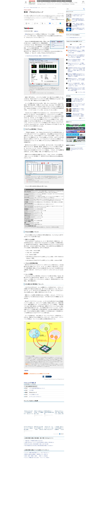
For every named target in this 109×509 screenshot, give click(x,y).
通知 (37, 23)
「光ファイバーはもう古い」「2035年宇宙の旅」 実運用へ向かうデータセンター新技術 (78, 115)
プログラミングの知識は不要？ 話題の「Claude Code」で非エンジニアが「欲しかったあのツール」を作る (76, 84)
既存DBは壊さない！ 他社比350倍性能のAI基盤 (49, 412)
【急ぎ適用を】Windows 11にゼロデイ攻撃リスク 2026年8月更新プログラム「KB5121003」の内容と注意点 (76, 89)
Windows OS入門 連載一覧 (30, 382)
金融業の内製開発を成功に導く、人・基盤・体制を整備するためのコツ (78, 20)
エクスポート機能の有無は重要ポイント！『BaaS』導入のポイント (37, 452)
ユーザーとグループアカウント (35, 396)
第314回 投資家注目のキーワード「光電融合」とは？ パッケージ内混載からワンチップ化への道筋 (76, 51)
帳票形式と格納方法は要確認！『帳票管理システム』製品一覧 (36, 454)
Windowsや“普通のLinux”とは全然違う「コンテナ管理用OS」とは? (78, 29)
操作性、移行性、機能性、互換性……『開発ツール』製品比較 (36, 455)
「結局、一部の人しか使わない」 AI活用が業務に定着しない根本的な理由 (78, 24)
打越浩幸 (53, 19)
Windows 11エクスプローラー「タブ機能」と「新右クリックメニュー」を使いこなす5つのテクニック (76, 64)
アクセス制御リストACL (34, 394)
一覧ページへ (83, 118)
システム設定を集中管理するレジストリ (37, 388)
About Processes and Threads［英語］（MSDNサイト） (38, 55)
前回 (26, 34)
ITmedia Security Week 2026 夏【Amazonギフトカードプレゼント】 (77, 149)
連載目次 (36, 31)
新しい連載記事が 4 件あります (31, 386)
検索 (84, 9)
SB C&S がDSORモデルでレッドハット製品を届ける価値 (28, 428)
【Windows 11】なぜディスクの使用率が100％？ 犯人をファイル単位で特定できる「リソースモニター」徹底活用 (76, 56)
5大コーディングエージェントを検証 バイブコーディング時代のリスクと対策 (78, 105)
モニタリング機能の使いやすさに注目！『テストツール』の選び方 (37, 457)
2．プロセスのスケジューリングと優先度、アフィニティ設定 (38, 373)
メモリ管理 (31, 390)
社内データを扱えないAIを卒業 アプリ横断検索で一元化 (39, 412)
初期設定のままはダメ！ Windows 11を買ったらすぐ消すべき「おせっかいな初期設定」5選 (76, 80)
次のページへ (48, 376)
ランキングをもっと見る (81, 92)
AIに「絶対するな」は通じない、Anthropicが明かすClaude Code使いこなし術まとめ (78, 100)
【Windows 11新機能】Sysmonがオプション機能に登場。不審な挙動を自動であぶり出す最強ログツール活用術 (76, 75)
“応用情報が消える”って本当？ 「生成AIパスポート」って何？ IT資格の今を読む (78, 110)
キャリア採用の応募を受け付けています (74, 37)
